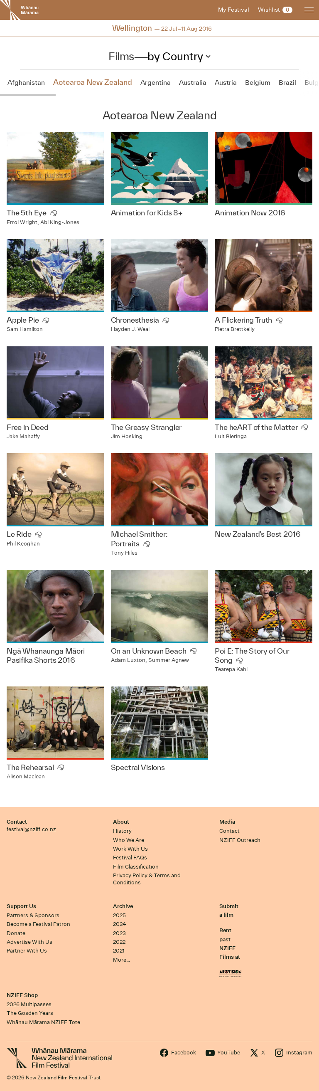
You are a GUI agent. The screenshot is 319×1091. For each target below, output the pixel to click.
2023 (119, 933)
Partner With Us (27, 950)
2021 (119, 950)
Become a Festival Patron (38, 924)
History (122, 830)
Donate (16, 933)
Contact (17, 821)
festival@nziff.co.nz (31, 829)
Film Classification (136, 866)
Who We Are (128, 840)
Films (121, 56)
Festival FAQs (130, 857)
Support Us (21, 906)
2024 (119, 924)
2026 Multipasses (29, 1004)
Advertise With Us (29, 941)
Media (227, 821)
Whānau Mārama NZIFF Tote (43, 1022)
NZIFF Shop (22, 995)
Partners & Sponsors (33, 915)
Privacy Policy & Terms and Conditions (147, 879)
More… (121, 959)
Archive (123, 906)
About (121, 821)
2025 (119, 915)
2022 (119, 941)
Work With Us (130, 848)
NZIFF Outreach (239, 840)
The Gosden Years (30, 1013)
